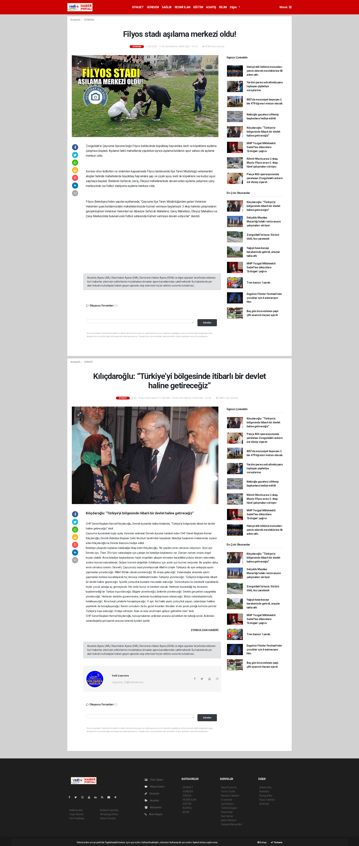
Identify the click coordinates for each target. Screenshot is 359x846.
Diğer (234, 7)
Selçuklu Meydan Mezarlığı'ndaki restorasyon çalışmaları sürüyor (264, 221)
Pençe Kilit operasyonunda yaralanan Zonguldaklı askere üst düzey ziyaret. (265, 178)
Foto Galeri (156, 779)
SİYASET (138, 7)
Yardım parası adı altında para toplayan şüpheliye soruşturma (265, 86)
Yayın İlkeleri (76, 814)
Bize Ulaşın (155, 814)
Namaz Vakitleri (230, 795)
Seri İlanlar (227, 816)
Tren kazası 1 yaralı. (259, 282)
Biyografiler (266, 795)
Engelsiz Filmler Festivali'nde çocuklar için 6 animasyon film (264, 297)
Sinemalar (227, 812)
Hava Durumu (229, 787)
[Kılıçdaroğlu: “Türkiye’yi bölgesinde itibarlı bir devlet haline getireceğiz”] (145, 455)
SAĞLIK (167, 7)
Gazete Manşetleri (231, 824)
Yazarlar (154, 793)
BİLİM (223, 7)
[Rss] (103, 797)
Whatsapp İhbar (109, 814)
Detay (263, 842)
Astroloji (264, 803)
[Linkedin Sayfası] (97, 797)
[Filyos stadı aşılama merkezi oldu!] (145, 95)
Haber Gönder (108, 818)
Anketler (264, 791)
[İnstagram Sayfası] (84, 797)
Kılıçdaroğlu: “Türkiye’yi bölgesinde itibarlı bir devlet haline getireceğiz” (263, 131)
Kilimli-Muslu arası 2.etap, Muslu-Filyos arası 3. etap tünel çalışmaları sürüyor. (262, 162)
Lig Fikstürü (227, 803)
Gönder (207, 322)
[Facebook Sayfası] (71, 797)
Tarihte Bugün (229, 807)
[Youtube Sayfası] (90, 797)
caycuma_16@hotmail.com (128, 682)
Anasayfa (75, 19)
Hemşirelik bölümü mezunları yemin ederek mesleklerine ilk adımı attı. (265, 70)
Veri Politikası (76, 818)
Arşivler (154, 800)
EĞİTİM (198, 7)
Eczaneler (226, 799)
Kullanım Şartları (109, 810)
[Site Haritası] (110, 797)
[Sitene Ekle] (116, 797)
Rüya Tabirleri (267, 799)
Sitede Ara (265, 787)
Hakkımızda (76, 810)
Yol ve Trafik (228, 791)
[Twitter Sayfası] (77, 797)
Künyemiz (155, 807)
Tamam (277, 842)
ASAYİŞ (211, 7)
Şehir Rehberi (228, 820)
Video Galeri (157, 786)
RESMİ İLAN (182, 7)
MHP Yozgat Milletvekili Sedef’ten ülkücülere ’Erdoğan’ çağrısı (261, 147)
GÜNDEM (153, 7)
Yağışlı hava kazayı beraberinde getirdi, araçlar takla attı (263, 252)
